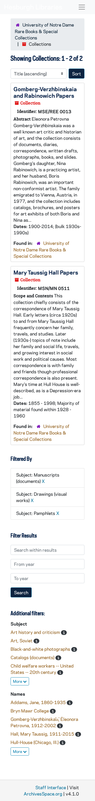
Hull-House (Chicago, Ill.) (35, 742)
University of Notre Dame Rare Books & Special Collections (44, 31)
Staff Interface (50, 787)
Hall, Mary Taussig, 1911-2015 (43, 734)
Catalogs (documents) (33, 657)
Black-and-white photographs (41, 649)
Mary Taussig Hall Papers (45, 272)
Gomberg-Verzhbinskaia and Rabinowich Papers (45, 92)
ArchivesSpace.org (43, 794)
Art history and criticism (36, 632)
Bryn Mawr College (30, 711)
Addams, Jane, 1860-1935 (39, 702)
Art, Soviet (22, 640)
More (18, 681)
